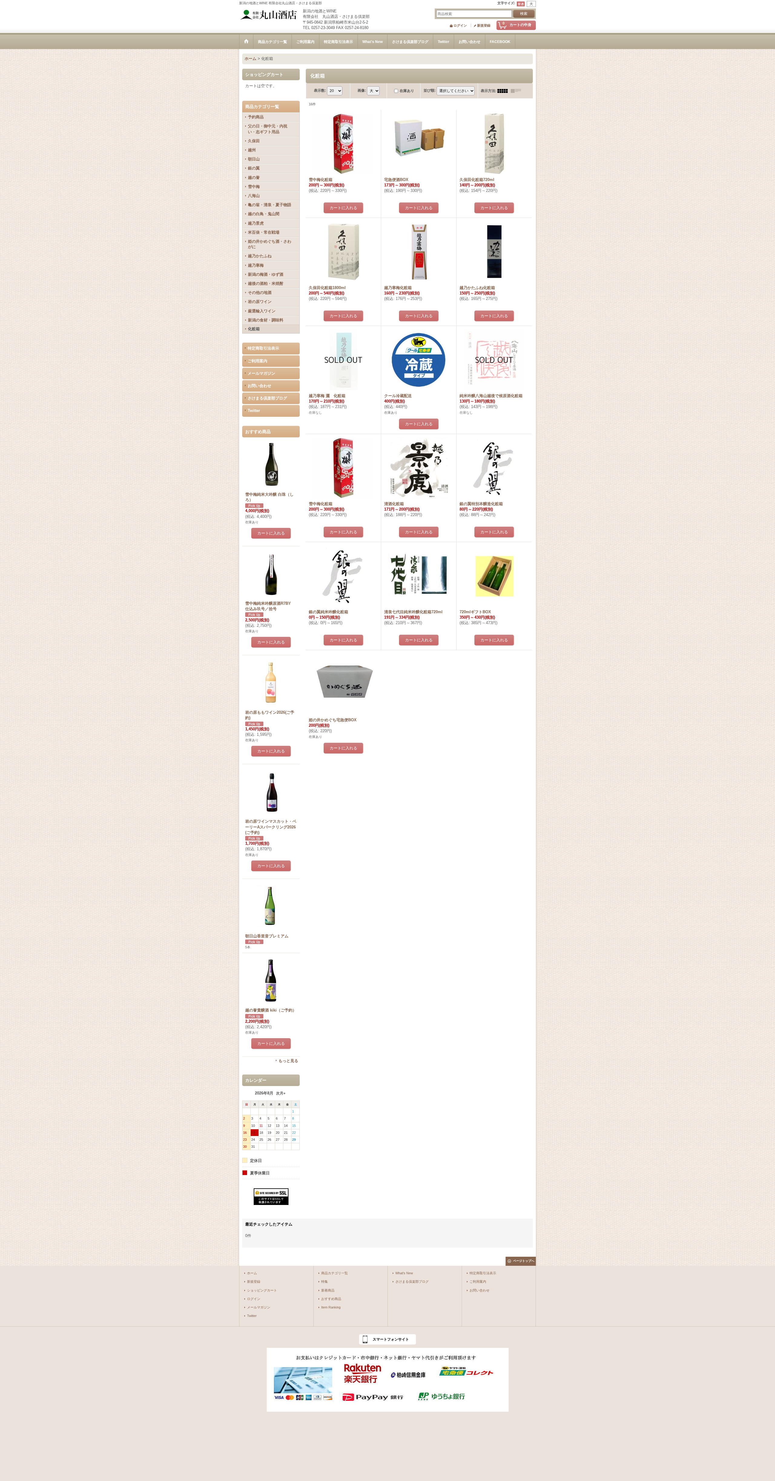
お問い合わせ (259, 385)
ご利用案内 (257, 361)
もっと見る (288, 1060)
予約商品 (256, 117)
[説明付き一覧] (517, 91)
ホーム (252, 1273)
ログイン (460, 25)
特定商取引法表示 (263, 348)
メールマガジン (261, 373)
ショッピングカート (262, 1290)
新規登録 (483, 25)
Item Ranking (331, 1307)
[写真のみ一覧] (504, 91)
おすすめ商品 (331, 1299)
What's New (404, 1273)
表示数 (320, 90)
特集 (324, 1281)
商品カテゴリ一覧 (334, 1273)
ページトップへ (523, 1260)
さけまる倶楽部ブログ (267, 398)
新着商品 (328, 1290)
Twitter (254, 410)
